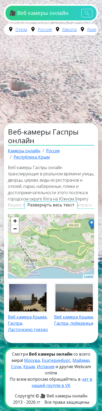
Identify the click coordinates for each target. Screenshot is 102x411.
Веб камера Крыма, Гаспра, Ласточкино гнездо (28, 323)
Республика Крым (32, 157)
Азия (91, 29)
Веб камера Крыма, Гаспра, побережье (74, 320)
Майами (80, 360)
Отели (21, 29)
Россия (45, 29)
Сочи (16, 366)
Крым (29, 366)
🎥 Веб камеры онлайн (38, 12)
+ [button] (15, 221)
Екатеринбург (56, 360)
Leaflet (88, 276)
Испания (45, 366)
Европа (69, 29)
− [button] (15, 228)
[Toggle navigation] (86, 13)
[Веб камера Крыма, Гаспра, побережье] (91, 224)
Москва (32, 360)
